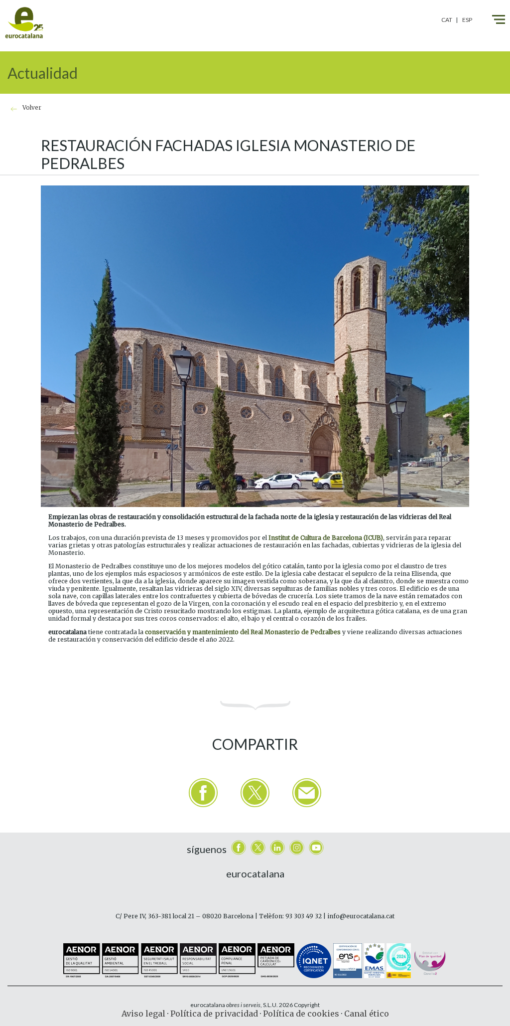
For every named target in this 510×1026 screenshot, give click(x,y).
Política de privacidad (214, 1014)
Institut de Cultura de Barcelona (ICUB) (325, 537)
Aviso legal (143, 1014)
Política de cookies (301, 1014)
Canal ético (366, 1014)
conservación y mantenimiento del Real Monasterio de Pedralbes (243, 632)
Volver (31, 107)
